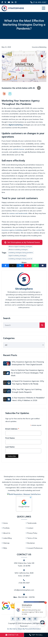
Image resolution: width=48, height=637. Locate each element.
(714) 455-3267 (39, 2)
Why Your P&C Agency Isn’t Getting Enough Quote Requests (26, 390)
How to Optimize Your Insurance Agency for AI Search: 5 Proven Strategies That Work (27, 373)
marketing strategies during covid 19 (20, 259)
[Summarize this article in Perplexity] (9, 93)
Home (5, 523)
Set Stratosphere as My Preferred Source (23, 242)
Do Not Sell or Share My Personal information (24, 629)
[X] (5, 2)
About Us (6, 533)
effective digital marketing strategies (20, 246)
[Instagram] (15, 2)
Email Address (12, 428)
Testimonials (32, 523)
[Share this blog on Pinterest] (27, 265)
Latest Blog (7, 538)
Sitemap (6, 543)
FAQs (5, 548)
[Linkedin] (12, 2)
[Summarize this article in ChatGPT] (38, 87)
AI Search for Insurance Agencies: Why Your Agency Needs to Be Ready (28, 382)
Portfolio (6, 528)
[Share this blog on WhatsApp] (35, 265)
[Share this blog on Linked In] (20, 265)
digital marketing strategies (17, 255)
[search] (42, 325)
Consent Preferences (35, 548)
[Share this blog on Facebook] (5, 265)
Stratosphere (24, 288)
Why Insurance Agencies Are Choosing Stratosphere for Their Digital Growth (28, 363)
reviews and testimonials (18, 213)
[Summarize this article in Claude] (4, 93)
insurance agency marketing (12, 230)
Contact (30, 528)
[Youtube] (9, 2)
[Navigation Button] (43, 8)
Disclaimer (31, 543)
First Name (10, 438)
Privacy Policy (32, 533)
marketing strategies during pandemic (20, 252)
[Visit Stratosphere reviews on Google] (12, 605)
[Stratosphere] (9, 8)
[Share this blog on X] (13, 265)
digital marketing (15, 125)
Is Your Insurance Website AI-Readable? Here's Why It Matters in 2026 (28, 399)
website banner (18, 149)
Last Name (10, 447)
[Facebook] (2, 2)
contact (39, 230)
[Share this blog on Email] (42, 265)
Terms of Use (32, 538)
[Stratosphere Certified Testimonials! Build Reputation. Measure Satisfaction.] (24, 494)
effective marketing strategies (18, 249)
